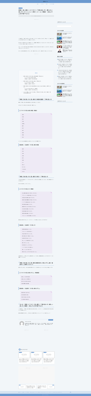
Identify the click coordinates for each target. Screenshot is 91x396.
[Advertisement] (36, 27)
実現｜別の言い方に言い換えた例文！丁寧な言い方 (32, 81)
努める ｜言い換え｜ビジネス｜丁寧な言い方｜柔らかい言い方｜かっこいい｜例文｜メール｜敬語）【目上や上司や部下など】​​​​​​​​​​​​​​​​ (65, 107)
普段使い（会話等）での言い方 (30, 83)
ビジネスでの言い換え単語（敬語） (30, 77)
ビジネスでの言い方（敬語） (29, 82)
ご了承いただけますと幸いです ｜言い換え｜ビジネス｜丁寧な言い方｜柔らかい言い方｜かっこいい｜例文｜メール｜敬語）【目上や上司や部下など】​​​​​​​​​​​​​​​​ (65, 101)
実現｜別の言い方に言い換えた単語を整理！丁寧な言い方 (33, 76)
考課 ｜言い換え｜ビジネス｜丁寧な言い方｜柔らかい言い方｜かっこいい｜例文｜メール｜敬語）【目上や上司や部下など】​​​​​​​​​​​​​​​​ (65, 90)
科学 (46, 4)
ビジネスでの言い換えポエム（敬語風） (31, 88)
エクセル (42, 4)
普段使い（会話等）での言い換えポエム (31, 89)
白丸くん (45, 1)
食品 (37, 4)
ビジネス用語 (52, 4)
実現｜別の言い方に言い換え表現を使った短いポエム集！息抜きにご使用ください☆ (37, 87)
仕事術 (23, 392)
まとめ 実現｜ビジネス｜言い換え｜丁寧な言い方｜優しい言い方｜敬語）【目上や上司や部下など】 (37, 93)
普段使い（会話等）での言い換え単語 (31, 78)
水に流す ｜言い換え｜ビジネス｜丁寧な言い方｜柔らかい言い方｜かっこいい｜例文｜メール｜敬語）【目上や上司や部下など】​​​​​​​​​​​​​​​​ (65, 95)
